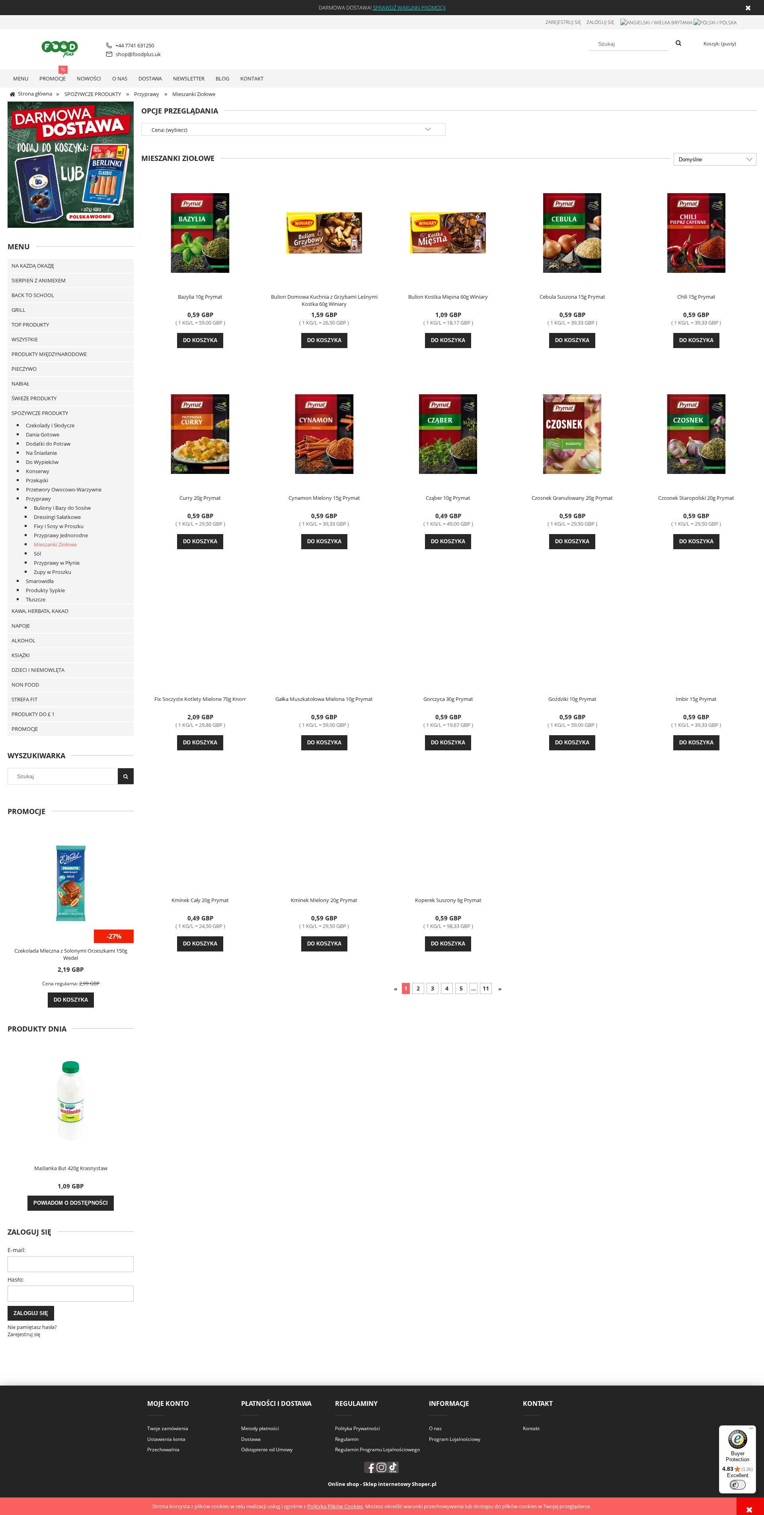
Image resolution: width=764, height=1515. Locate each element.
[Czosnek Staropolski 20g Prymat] (696, 433)
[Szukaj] (678, 43)
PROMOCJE (25, 728)
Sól (37, 553)
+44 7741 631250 (134, 45)
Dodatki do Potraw (48, 443)
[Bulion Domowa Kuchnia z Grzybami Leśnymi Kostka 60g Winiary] (324, 232)
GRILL (18, 309)
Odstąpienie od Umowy (266, 1449)
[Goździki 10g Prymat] (572, 634)
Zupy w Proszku (52, 571)
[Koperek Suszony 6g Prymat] (448, 835)
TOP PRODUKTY (30, 324)
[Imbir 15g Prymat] (696, 634)
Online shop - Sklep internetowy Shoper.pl (382, 1484)
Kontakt (531, 1428)
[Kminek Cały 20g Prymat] (200, 835)
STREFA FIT (24, 699)
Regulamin (347, 1439)
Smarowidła (40, 581)
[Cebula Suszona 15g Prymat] (572, 232)
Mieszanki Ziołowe (55, 544)
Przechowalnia (163, 1449)
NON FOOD (25, 684)
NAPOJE (21, 625)
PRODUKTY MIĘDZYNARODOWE (49, 354)
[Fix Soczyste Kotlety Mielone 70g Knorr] (200, 634)
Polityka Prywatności (357, 1428)
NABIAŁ (20, 383)
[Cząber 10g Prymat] (448, 433)
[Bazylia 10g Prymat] (200, 232)
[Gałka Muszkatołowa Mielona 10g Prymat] (324, 634)
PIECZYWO (24, 368)
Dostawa (251, 1439)
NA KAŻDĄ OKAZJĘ (33, 265)
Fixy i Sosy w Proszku (59, 526)
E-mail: (17, 1250)
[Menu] (751, 1430)
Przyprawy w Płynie (57, 562)
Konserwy (37, 471)
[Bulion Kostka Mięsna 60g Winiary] (448, 232)
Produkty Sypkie (45, 590)
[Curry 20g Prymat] (200, 433)
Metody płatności (260, 1428)
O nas (435, 1428)
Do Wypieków (42, 462)
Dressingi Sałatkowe (57, 517)
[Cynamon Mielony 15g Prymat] (324, 433)
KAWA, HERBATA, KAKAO (40, 611)
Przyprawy (38, 498)
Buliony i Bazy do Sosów (62, 507)
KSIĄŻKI (21, 655)
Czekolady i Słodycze (50, 425)
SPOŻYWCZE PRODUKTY (40, 413)
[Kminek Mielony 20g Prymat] (324, 835)
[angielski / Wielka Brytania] (656, 22)
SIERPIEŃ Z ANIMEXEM (39, 280)
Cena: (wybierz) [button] (169, 129)
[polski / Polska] (715, 22)
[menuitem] (21, 78)
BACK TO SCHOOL (33, 295)
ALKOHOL (23, 640)
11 (486, 988)
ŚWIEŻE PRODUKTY (34, 398)
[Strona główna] (61, 48)
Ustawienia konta (166, 1439)
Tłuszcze (35, 599)
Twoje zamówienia (167, 1428)
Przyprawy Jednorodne (61, 535)
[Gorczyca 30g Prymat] (448, 634)
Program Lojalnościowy (454, 1439)
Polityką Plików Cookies (335, 1506)
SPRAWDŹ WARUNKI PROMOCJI (409, 7)
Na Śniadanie (41, 452)
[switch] (738, 1485)
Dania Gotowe (42, 434)
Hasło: (16, 1279)
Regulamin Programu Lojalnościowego (377, 1449)
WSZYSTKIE (25, 339)
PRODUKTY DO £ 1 (33, 714)
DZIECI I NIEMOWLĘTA (38, 669)
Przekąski (37, 480)
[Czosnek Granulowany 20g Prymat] (572, 433)
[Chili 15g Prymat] (696, 232)
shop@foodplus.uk (138, 54)
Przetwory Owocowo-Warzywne (63, 489)
